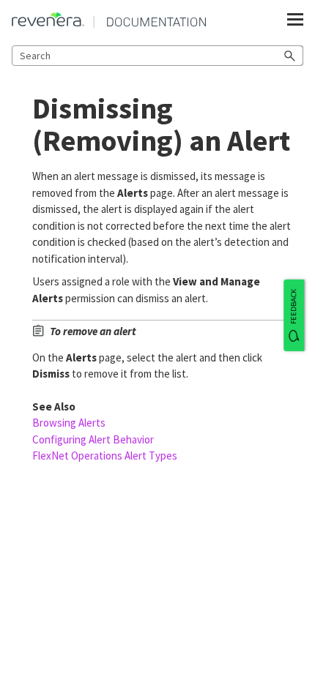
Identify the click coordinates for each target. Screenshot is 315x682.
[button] (290, 55)
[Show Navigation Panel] (295, 19)
